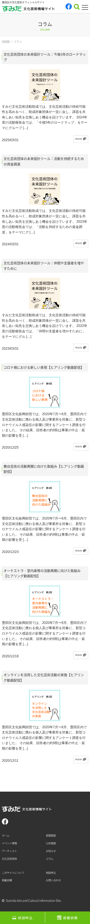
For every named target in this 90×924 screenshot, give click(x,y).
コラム (49, 859)
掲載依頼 (70, 917)
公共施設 (51, 843)
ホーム (5, 835)
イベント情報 (9, 843)
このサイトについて (13, 873)
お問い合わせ (53, 880)
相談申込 (25, 917)
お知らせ (51, 851)
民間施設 (51, 835)
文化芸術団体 (9, 859)
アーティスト (9, 851)
